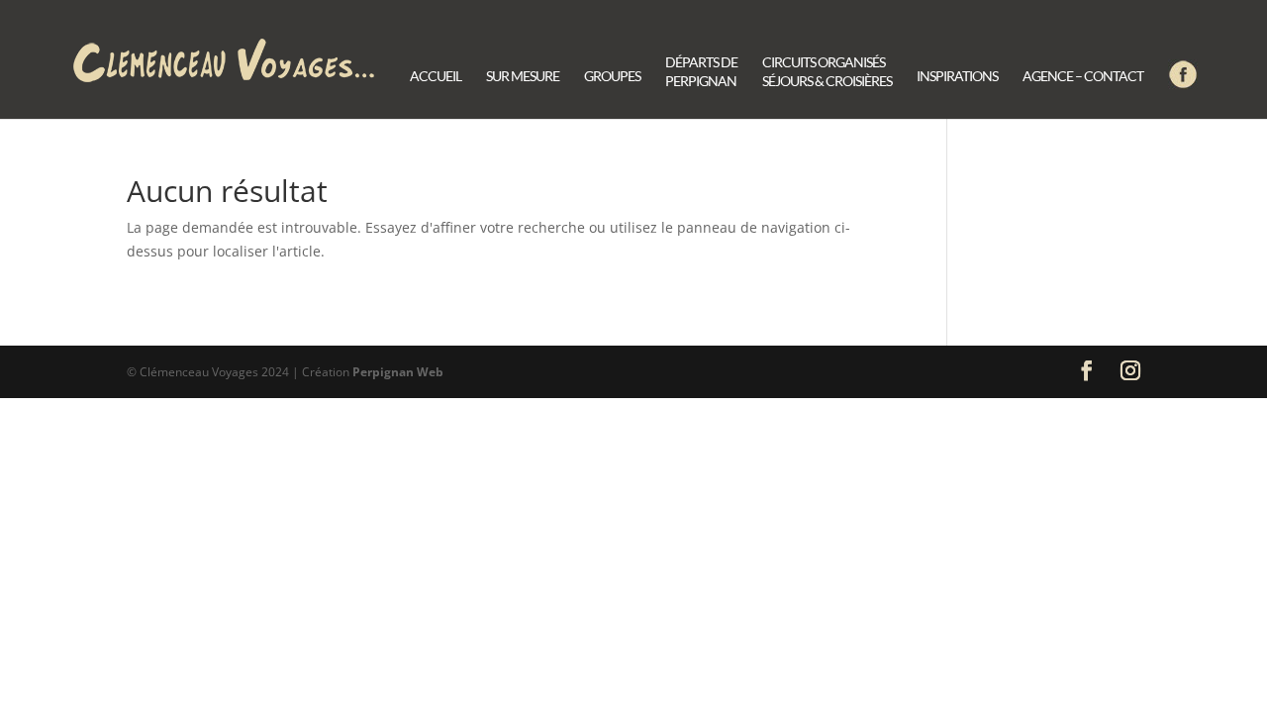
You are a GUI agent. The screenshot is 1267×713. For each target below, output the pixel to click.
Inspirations (957, 76)
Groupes (612, 76)
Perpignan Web (397, 371)
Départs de (701, 72)
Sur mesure (522, 76)
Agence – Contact (1083, 76)
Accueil (435, 76)
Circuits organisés (827, 72)
